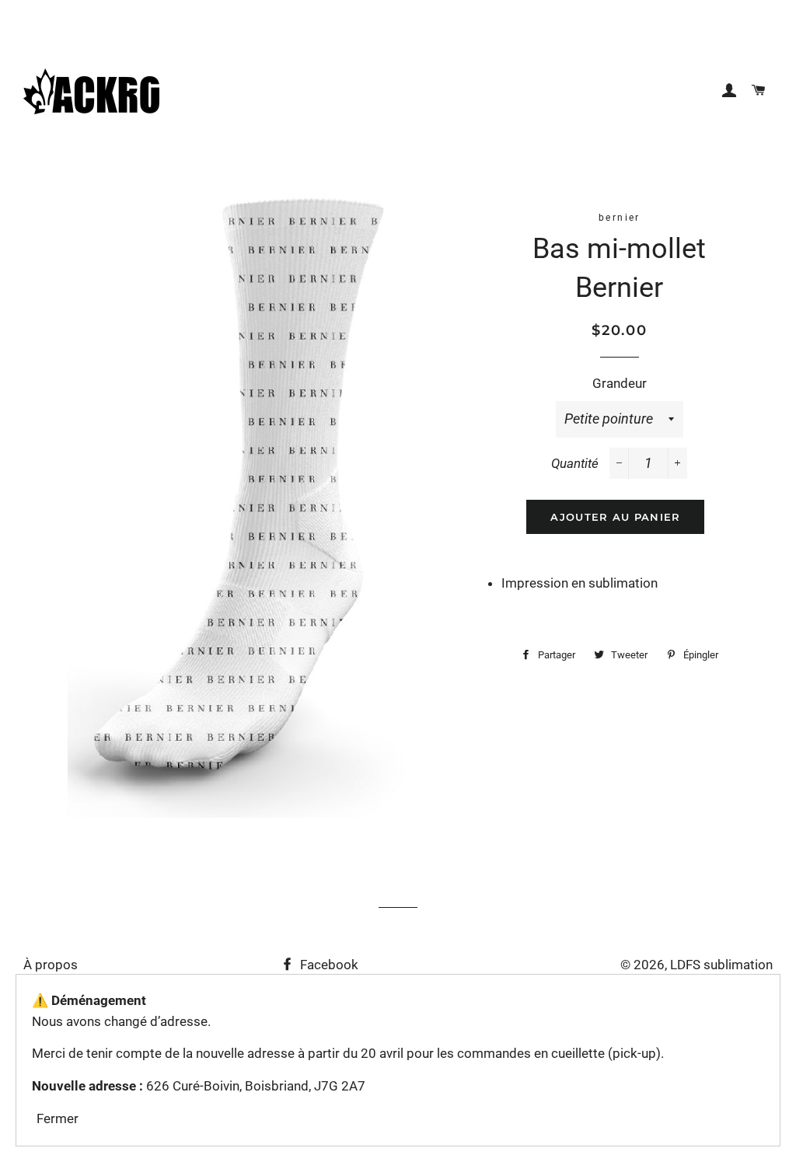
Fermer (58, 1118)
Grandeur (619, 383)
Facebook (327, 964)
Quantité (575, 463)
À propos (50, 964)
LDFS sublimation (721, 964)
